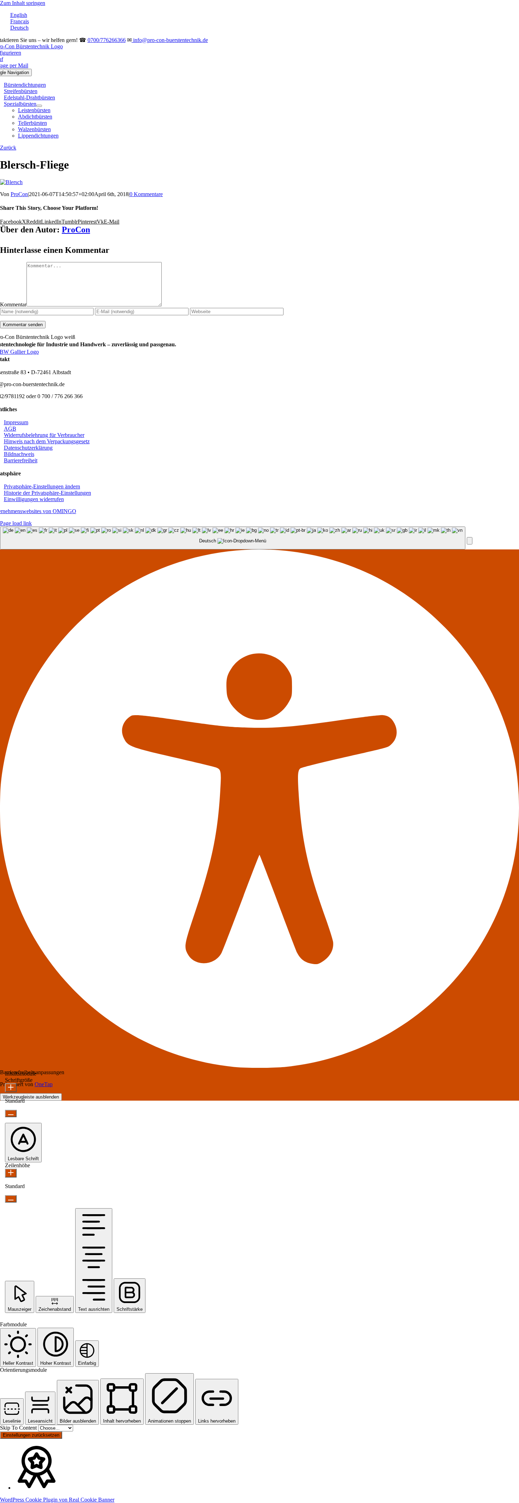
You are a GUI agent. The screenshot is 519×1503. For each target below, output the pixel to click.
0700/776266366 (107, 40)
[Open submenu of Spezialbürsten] (39, 106)
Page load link (16, 523)
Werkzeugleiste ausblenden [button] (31, 1097)
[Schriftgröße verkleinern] (11, 1113)
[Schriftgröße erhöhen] (11, 1087)
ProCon (19, 194)
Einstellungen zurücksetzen (31, 1435)
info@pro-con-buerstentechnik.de (170, 40)
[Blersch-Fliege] (11, 182)
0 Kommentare (146, 194)
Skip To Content (19, 1428)
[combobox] (232, 538)
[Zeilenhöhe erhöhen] (11, 1173)
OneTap (44, 1084)
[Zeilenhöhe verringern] (11, 1199)
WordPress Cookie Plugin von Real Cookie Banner (57, 1500)
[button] (42, 486)
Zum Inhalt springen (22, 3)
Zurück (8, 148)
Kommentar (13, 305)
